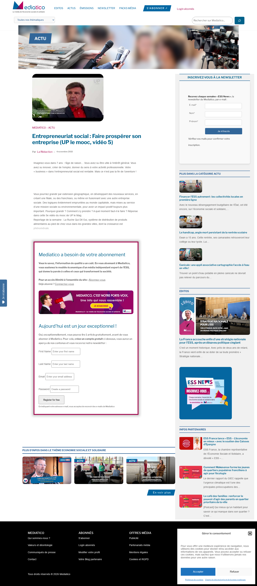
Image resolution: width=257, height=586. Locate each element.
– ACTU (50, 127)
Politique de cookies (194, 579)
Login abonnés (185, 8)
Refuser (234, 571)
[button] (250, 533)
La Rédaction (44, 151)
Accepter (198, 571)
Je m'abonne (3, 291)
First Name (45, 351)
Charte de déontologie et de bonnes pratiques (225, 579)
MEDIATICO (39, 127)
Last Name (45, 364)
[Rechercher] (239, 20)
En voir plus (162, 492)
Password (44, 389)
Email (42, 376)
